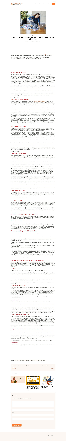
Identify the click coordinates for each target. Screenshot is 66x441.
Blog (49, 3)
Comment (13, 400)
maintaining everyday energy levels (39, 101)
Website (13, 417)
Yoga (33, 35)
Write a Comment (38, 41)
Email (13, 412)
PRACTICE (27, 360)
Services (44, 3)
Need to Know (22, 360)
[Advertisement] (33, 48)
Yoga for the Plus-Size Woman (16, 384)
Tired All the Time (33, 360)
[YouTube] (52, 435)
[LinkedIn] (51, 435)
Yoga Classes (43, 360)
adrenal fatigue (43, 54)
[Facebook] (48, 435)
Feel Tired (16, 360)
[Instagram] (49, 435)
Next (52, 368)
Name (13, 408)
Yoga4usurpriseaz (17, 3)
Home (36, 3)
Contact (54, 3)
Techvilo (27, 439)
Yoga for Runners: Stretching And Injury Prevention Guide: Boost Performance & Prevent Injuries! (32, 387)
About (40, 3)
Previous (14, 368)
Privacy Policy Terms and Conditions (50, 439)
